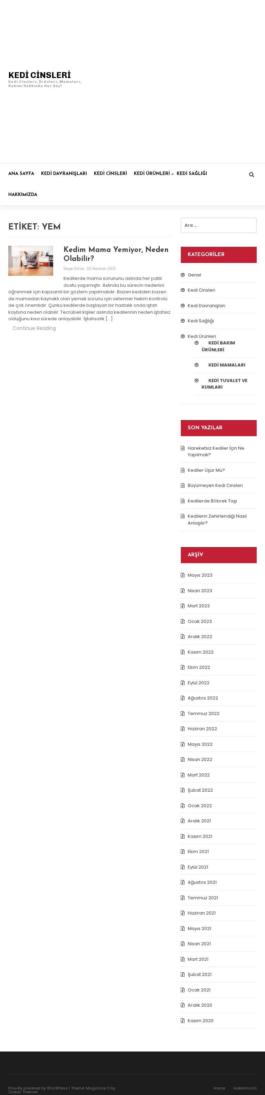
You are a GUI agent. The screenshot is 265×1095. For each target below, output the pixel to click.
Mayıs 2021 (199, 928)
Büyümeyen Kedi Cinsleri (215, 485)
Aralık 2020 (200, 1005)
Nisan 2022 (200, 759)
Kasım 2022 (201, 652)
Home (219, 1088)
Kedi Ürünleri (152, 174)
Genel (194, 275)
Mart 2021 (198, 959)
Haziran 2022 (202, 728)
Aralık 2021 (199, 821)
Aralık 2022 (200, 636)
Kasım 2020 (201, 1020)
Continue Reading (34, 328)
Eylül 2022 (198, 683)
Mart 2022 (199, 775)
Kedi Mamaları (226, 365)
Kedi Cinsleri (110, 174)
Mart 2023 (199, 606)
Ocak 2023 (200, 621)
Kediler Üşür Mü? (206, 470)
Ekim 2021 (198, 851)
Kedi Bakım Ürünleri (218, 346)
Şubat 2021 (200, 974)
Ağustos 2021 (202, 882)
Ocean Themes (23, 1092)
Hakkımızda (22, 195)
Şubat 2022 (200, 790)
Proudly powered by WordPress (38, 1088)
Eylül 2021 (198, 867)
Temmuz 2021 (203, 897)
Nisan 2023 (200, 590)
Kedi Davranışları (64, 174)
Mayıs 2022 (200, 744)
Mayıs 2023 (200, 575)
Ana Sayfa (21, 174)
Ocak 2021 (199, 990)
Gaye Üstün (74, 268)
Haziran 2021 (202, 913)
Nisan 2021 (199, 943)
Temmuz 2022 (203, 713)
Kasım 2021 (200, 836)
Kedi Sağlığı (192, 174)
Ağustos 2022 (203, 698)
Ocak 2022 (200, 805)
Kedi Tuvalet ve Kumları (224, 384)
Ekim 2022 (199, 667)
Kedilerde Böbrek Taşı (212, 501)
